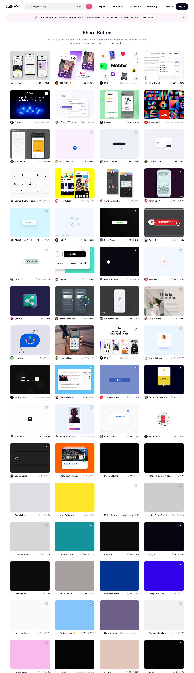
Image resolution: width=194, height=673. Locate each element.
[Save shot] (39, 75)
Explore (102, 6)
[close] (184, 17)
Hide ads (124, 83)
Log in (182, 6)
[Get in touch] (33, 75)
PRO (124, 515)
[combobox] (49, 6)
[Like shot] (45, 75)
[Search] (89, 6)
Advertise (135, 83)
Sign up (169, 6)
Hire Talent (118, 6)
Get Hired (134, 6)
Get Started (148, 17)
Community (151, 6)
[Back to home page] (12, 6)
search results (115, 43)
